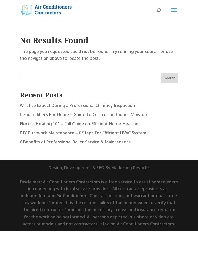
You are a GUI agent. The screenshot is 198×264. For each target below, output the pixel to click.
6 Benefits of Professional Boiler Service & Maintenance (75, 142)
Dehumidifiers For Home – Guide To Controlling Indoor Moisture (84, 114)
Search (169, 78)
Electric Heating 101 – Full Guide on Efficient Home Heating (79, 124)
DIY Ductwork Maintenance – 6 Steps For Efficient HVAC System (83, 133)
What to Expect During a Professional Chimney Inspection (77, 105)
